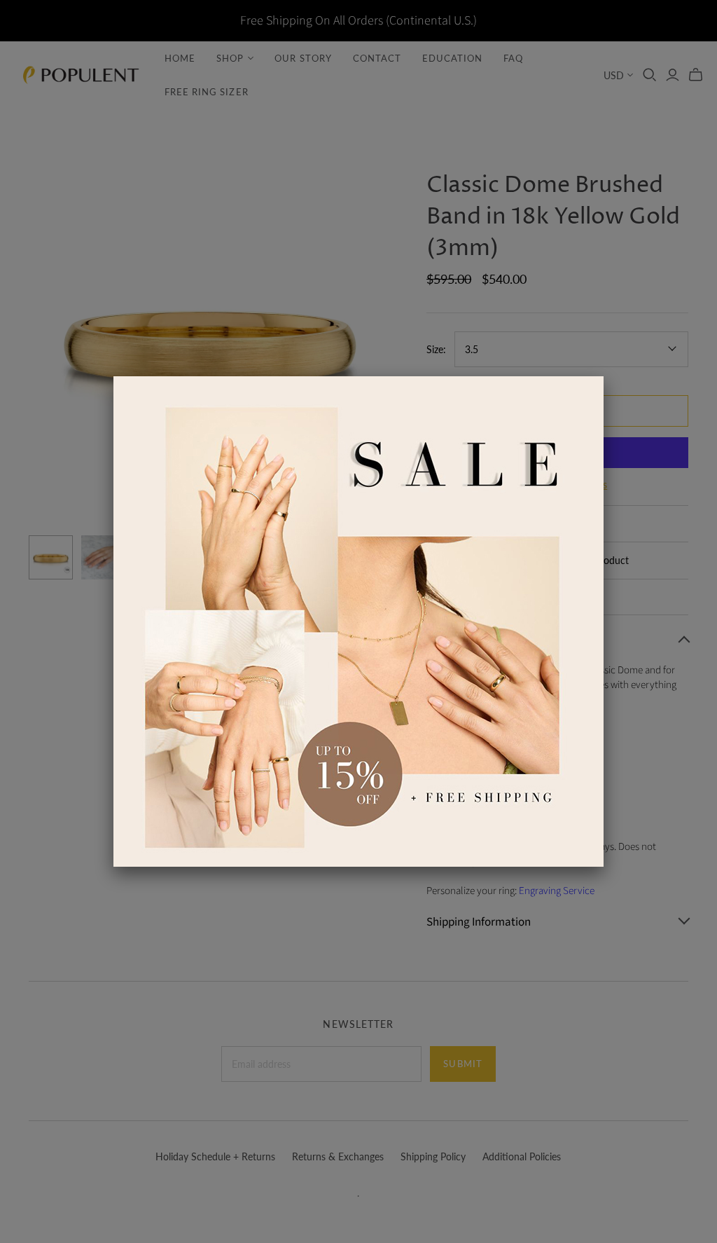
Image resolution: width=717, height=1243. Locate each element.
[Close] (603, 376)
